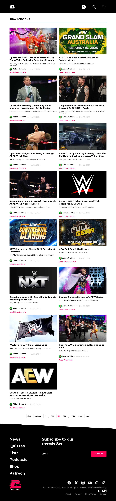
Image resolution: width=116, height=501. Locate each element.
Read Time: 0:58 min (18, 312)
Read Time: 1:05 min (67, 216)
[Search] (94, 7)
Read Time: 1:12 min (17, 408)
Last (87, 416)
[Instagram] (83, 483)
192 (64, 416)
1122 (73, 416)
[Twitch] (103, 483)
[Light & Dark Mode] (84, 7)
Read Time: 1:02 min (17, 357)
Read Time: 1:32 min (67, 120)
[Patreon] (97, 483)
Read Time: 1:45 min (17, 120)
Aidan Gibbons (19, 69)
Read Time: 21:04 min (67, 262)
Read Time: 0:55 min (67, 72)
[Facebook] (69, 483)
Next (80, 416)
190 (52, 416)
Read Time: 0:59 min (18, 168)
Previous (37, 416)
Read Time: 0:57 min (18, 72)
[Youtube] (90, 483)
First (29, 416)
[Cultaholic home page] (46, 7)
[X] (76, 483)
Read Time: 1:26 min (17, 216)
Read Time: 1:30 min (67, 309)
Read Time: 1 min (66, 360)
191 (58, 416)
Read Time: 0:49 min (18, 264)
